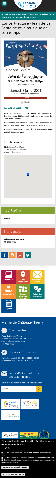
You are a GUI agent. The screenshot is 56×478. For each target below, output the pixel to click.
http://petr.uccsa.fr (30, 404)
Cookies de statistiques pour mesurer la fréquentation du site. (29, 458)
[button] (28, 175)
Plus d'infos (5, 448)
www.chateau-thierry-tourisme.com (10, 415)
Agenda (8, 308)
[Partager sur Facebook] (4, 255)
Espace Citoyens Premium (23, 296)
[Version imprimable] (12, 255)
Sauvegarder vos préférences (15, 467)
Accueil (4, 14)
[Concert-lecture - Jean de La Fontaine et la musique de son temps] (25, 103)
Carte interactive (23, 280)
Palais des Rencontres (37, 295)
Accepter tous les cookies (13, 475)
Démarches (8, 279)
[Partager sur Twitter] (28, 255)
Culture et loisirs (18, 14)
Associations (8, 294)
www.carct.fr (10, 404)
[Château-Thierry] (28, 9)
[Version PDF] (20, 255)
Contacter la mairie (37, 280)
